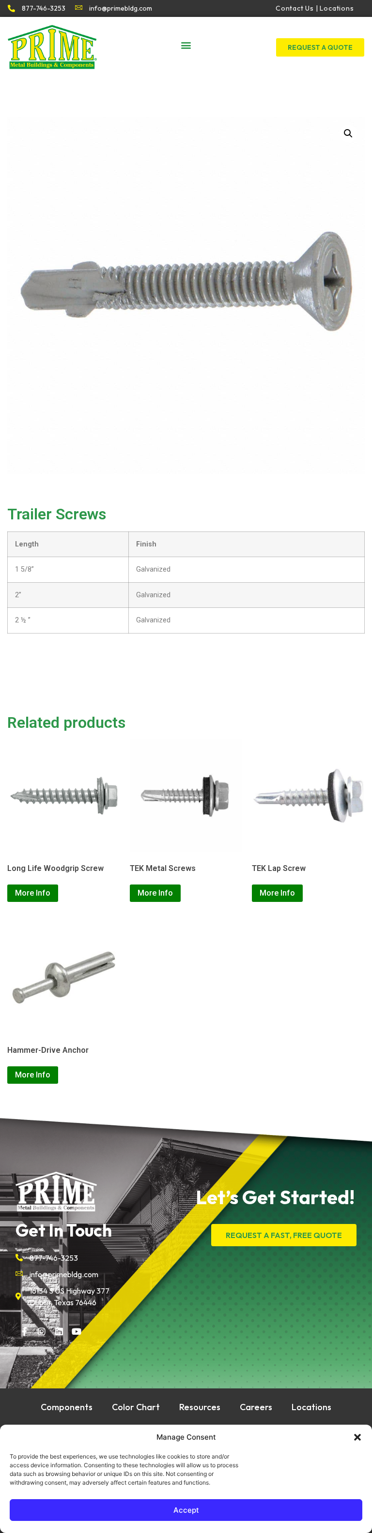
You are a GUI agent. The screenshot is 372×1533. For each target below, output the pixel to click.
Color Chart (136, 1407)
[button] (357, 1437)
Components (67, 1407)
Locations (311, 1407)
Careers (256, 1407)
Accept (186, 1510)
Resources (199, 1407)
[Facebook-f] (24, 1331)
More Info (32, 893)
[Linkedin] (59, 1331)
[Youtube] (76, 1331)
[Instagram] (41, 1331)
